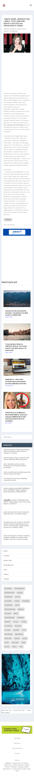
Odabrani (20, 617)
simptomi (8, 638)
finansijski (8, 597)
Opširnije (8, 220)
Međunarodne (10, 609)
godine (16, 601)
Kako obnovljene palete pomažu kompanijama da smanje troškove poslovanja (15, 465)
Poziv (24, 630)
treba (23, 642)
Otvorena (8, 626)
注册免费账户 (8, 500)
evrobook (13, 29)
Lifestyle (6, 556)
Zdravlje (6, 579)
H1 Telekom (24, 763)
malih (17, 605)
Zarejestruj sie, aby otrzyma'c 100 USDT (17, 522)
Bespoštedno (9, 593)
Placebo (7, 630)
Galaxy (17, 597)
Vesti (5, 569)
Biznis (5, 551)
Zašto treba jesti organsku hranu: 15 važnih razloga (16, 513)
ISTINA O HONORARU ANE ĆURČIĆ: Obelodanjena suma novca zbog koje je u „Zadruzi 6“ (17, 501)
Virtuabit (27, 765)
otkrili (23, 622)
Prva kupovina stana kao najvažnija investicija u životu (15, 479)
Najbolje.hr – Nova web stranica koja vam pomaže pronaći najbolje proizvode (15, 381)
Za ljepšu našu (16, 763)
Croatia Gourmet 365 (17, 765)
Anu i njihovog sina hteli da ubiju (13, 125)
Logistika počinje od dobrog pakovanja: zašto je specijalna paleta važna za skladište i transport (17, 451)
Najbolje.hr (8, 763)
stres (7, 642)
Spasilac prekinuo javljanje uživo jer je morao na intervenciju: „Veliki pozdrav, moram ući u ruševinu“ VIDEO (16, 525)
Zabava (6, 31)
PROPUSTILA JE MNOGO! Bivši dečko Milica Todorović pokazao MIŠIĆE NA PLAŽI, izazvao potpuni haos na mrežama (16, 417)
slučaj (24, 638)
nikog (16, 613)
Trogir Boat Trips (19, 710)
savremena (19, 634)
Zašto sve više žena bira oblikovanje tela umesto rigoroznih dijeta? (17, 473)
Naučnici (8, 613)
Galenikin (8, 601)
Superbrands (7, 765)
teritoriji (15, 642)
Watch (7, 647)
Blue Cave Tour (7, 710)
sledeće (17, 638)
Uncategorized (8, 565)
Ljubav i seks (8, 560)
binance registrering (10, 488)
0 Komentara (14, 31)
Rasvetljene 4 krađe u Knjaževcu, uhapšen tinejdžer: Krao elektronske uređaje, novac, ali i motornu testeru (17, 537)
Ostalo (16, 622)
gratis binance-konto (11, 512)
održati (7, 622)
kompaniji (25, 601)
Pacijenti (18, 626)
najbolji (21, 609)
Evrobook (7, 767)
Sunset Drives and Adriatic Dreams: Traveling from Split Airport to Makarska (16, 313)
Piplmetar (14, 767)
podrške (16, 630)
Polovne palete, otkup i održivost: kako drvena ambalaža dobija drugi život (16, 458)
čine (20, 647)
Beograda (8, 588)
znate (14, 647)
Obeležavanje (9, 617)
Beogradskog (19, 588)
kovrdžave (8, 605)
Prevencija (8, 634)
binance (6, 536)
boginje (20, 593)
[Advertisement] (17, 72)
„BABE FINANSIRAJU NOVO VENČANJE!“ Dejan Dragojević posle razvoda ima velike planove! (17, 490)
